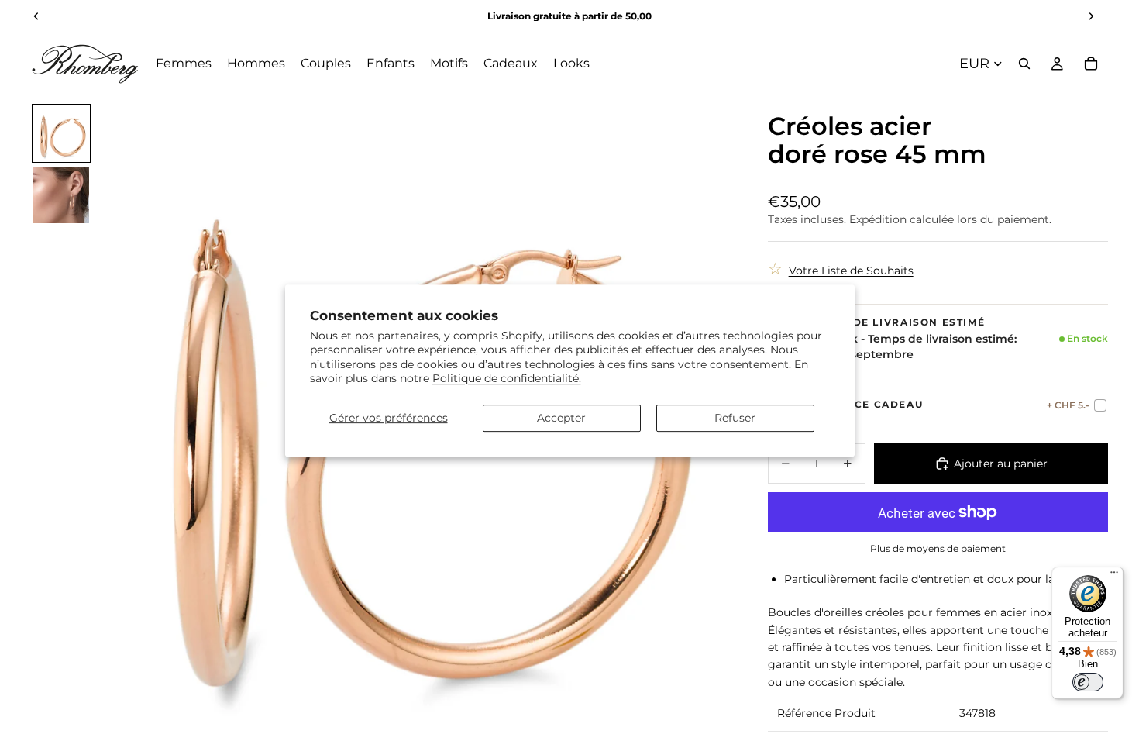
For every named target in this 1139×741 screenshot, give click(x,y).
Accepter (561, 418)
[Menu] (1114, 576)
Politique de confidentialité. (506, 378)
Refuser (734, 418)
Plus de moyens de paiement (938, 548)
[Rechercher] (1024, 64)
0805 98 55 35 (588, 16)
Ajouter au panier (1001, 463)
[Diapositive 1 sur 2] (61, 133)
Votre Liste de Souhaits (851, 270)
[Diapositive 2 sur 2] (61, 195)
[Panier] (1091, 64)
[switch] (1087, 682)
